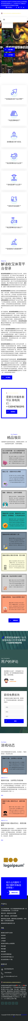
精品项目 (3, 935)
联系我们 (10, 7)
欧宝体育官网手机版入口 (7, 957)
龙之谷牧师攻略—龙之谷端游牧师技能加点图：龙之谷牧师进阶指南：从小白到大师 (14, 457)
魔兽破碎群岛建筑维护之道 (14, 541)
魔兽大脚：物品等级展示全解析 (14, 583)
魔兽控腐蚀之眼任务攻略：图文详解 (14, 562)
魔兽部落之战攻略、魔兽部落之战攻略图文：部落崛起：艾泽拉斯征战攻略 (14, 520)
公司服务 (3, 941)
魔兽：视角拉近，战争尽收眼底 (14, 499)
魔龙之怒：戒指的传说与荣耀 (14, 478)
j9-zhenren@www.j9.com (10, 976)
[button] (14, 74)
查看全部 (15, 620)
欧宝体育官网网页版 (6, 954)
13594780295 (7, 972)
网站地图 (3, 946)
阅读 (2, 795)
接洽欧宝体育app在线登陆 (8, 943)
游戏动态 (3, 938)
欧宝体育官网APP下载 (6, 959)
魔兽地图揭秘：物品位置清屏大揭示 (14, 603)
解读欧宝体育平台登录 (7, 933)
